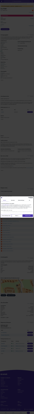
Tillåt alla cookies (27, 215)
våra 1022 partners (6, 204)
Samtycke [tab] (4, 200)
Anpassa (16, 215)
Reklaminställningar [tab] (21, 200)
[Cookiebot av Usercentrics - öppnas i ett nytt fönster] (29, 197)
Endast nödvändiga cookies (6, 215)
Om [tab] (29, 200)
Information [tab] (13, 200)
